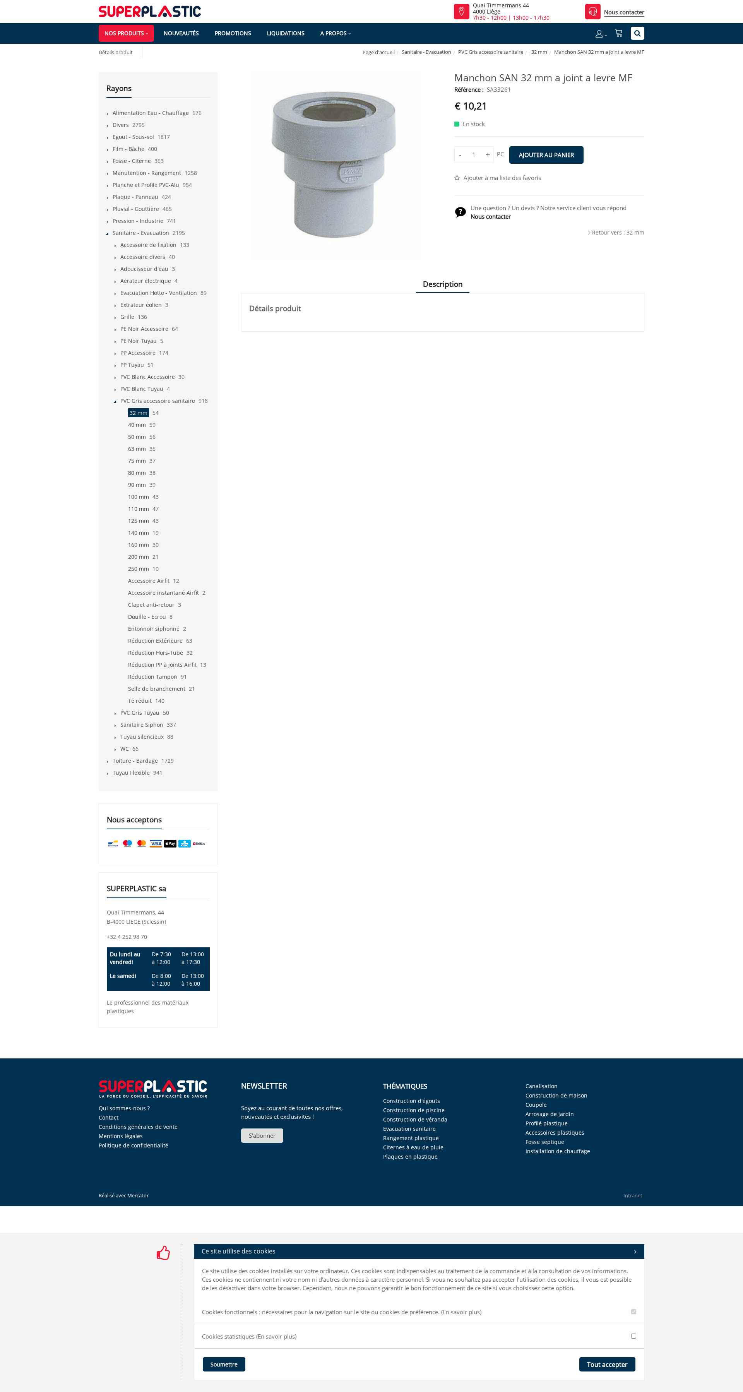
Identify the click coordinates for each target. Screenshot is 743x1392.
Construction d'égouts (411, 1100)
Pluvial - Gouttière (136, 208)
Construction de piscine (414, 1110)
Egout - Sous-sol (133, 136)
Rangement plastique (411, 1138)
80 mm (137, 472)
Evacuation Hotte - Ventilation (158, 292)
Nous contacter (624, 12)
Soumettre (224, 1364)
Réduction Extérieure (155, 640)
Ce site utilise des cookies (239, 1251)
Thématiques (405, 1086)
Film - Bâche (128, 148)
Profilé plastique (547, 1123)
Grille (127, 316)
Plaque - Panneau (135, 196)
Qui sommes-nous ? (124, 1108)
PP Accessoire (138, 352)
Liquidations (286, 33)
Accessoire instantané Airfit (163, 592)
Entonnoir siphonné (154, 628)
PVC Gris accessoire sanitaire (490, 51)
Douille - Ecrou (147, 616)
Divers (121, 124)
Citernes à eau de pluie (413, 1147)
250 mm (138, 568)
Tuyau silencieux (142, 736)
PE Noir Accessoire (144, 328)
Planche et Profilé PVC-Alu (146, 184)
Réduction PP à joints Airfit (162, 664)
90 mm (137, 484)
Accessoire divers (142, 256)
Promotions (233, 33)
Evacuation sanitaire (409, 1128)
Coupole (536, 1104)
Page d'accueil (379, 52)
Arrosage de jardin (550, 1114)
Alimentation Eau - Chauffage (151, 112)
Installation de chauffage (558, 1151)
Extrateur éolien (141, 304)
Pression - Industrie (138, 220)
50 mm (137, 436)
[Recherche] (637, 33)
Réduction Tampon (152, 676)
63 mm (137, 448)
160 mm (138, 544)
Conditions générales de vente (138, 1126)
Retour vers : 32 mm (618, 232)
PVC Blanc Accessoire (147, 376)
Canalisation (542, 1086)
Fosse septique (545, 1141)
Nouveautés (181, 33)
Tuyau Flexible (131, 772)
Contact (108, 1117)
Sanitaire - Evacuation (426, 51)
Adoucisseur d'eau (144, 268)
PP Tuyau (132, 364)
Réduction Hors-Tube (155, 652)
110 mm (138, 508)
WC (124, 748)
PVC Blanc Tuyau (141, 388)
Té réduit (140, 700)
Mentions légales (121, 1136)
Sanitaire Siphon (141, 724)
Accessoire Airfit (148, 580)
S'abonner (262, 1135)
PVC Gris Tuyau (139, 712)
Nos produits (124, 33)
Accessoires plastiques (555, 1132)
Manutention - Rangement (147, 172)
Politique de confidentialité (133, 1145)
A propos (333, 33)
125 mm (138, 520)
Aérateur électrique (145, 280)
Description (443, 284)
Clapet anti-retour (151, 604)
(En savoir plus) (461, 1312)
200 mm (138, 556)
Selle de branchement (156, 688)
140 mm (138, 532)
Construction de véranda (415, 1119)
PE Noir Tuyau (138, 340)
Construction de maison (556, 1095)
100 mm (138, 496)
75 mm (137, 460)
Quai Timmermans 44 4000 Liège (501, 8)
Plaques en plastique (410, 1156)
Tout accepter (607, 1364)
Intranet (632, 1195)
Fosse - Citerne (132, 160)
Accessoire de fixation (148, 244)
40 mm (137, 424)
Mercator (138, 1195)
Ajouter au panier (546, 155)
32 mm (538, 51)
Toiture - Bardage (135, 760)
